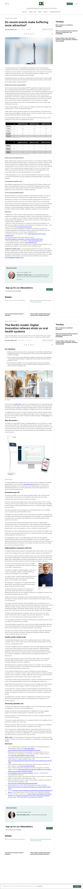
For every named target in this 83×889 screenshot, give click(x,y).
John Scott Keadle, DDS (11, 29)
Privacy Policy (39, 886)
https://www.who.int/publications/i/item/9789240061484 (22, 783)
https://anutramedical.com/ (35, 240)
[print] (52, 33)
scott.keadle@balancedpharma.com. (14, 257)
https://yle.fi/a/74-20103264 (27, 766)
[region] (41, 886)
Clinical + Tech (32, 11)
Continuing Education (55, 11)
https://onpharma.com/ (31, 242)
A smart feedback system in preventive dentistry (20, 773)
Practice (25, 11)
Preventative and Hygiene (11, 18)
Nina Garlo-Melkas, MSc (11, 340)
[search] (8, 4)
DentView (46, 415)
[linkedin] (26, 33)
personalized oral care (29, 484)
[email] (33, 33)
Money (39, 11)
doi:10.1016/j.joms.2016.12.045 (24, 226)
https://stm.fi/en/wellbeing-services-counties (22, 755)
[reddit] (31, 33)
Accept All (77, 886)
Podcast (45, 11)
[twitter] (28, 33)
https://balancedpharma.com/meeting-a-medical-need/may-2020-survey (24, 239)
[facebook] (24, 33)
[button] (6, 4)
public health (17, 404)
